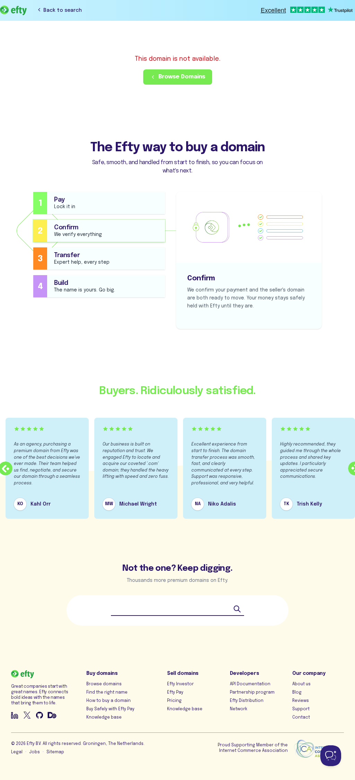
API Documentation (250, 684)
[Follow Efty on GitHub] (39, 715)
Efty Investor (180, 684)
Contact (301, 717)
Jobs (34, 752)
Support (301, 709)
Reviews (300, 701)
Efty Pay (175, 692)
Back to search (62, 10)
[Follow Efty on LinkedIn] (14, 715)
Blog (297, 692)
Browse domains (104, 684)
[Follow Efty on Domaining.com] (52, 715)
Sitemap (55, 752)
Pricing (174, 701)
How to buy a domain (108, 701)
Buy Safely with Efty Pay (110, 709)
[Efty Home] (13, 10)
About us (301, 684)
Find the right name (107, 692)
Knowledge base (104, 717)
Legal (17, 752)
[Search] (237, 609)
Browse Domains (181, 77)
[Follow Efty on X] (27, 715)
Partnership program (252, 692)
